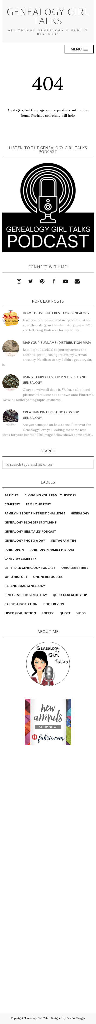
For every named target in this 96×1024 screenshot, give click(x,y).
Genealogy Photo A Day (25, 540)
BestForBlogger (75, 1018)
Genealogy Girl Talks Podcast (30, 531)
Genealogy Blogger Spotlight (31, 522)
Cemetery (12, 504)
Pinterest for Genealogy (26, 595)
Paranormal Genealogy (25, 586)
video (81, 613)
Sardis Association (21, 604)
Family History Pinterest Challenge (35, 513)
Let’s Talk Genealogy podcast (30, 568)
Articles (12, 495)
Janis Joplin (14, 549)
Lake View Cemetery (20, 559)
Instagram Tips (64, 540)
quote (65, 613)
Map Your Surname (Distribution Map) (57, 342)
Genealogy (80, 513)
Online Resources (48, 577)
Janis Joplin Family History (52, 549)
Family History (38, 504)
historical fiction (20, 613)
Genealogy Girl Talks (48, 16)
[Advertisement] (48, 770)
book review (53, 604)
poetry (48, 613)
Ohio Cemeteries (74, 568)
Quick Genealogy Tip (70, 595)
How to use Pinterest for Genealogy (56, 313)
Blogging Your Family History (50, 495)
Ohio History (16, 577)
